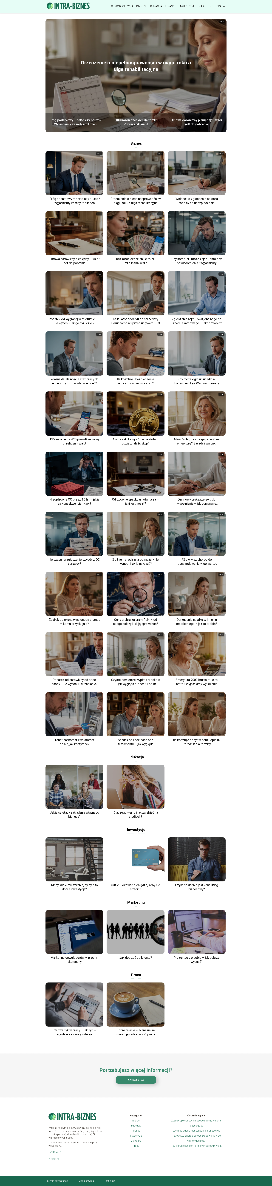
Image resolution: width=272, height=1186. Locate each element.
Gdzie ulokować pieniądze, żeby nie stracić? (135, 887)
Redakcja (54, 1152)
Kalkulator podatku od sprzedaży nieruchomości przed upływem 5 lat (135, 321)
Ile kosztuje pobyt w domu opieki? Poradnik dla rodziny (196, 742)
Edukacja (155, 6)
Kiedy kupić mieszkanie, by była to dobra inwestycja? (74, 887)
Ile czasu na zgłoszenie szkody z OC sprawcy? (74, 562)
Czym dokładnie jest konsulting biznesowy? (196, 887)
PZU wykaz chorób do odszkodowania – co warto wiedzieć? (197, 562)
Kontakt (53, 1159)
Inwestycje (187, 6)
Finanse (170, 6)
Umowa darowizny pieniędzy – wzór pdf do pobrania (196, 121)
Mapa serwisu (86, 1180)
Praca (221, 6)
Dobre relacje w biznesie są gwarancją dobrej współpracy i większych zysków (135, 1032)
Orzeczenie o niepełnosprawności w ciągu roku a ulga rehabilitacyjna (136, 66)
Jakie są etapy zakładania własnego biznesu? (74, 814)
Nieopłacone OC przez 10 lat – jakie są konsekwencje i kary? (74, 501)
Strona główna (122, 6)
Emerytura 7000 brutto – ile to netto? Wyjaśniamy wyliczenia (197, 682)
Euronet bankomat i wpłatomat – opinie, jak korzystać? (74, 742)
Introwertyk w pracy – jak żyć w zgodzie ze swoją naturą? (74, 1032)
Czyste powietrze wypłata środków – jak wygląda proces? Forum (135, 682)
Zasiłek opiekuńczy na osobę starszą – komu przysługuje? (74, 622)
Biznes (141, 6)
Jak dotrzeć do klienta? (135, 958)
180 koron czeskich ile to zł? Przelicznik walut (136, 121)
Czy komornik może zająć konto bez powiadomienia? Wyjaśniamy (196, 261)
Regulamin (109, 1180)
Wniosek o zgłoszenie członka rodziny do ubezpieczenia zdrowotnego (197, 201)
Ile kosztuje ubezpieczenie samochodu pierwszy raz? (135, 381)
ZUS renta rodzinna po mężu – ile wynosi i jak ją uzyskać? (135, 562)
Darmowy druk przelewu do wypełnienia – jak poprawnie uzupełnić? (196, 502)
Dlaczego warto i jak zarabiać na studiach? (135, 814)
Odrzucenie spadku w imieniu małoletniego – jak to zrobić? (196, 622)
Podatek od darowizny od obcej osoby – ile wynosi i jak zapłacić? (74, 682)
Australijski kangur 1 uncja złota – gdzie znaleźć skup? (135, 441)
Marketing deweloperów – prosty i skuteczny (75, 960)
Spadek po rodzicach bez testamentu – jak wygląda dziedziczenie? (135, 742)
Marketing (205, 6)
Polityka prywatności (56, 1180)
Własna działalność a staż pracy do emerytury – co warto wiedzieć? (75, 381)
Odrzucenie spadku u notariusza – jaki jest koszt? (135, 501)
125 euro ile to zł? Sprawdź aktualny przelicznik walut (74, 441)
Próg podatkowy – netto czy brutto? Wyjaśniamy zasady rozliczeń (75, 121)
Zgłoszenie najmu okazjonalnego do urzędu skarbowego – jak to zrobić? (197, 321)
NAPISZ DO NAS (136, 1080)
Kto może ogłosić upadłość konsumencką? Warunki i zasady (196, 381)
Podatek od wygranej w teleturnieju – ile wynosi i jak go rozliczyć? (74, 321)
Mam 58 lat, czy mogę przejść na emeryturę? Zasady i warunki (196, 441)
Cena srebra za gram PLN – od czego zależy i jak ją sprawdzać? (135, 622)
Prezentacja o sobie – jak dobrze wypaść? (197, 960)
